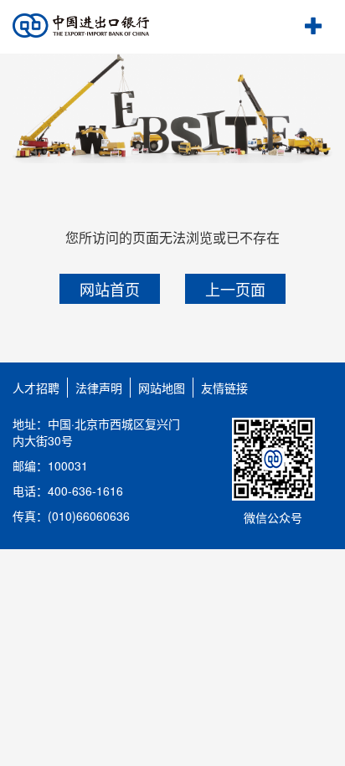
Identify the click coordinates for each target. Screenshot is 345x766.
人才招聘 (36, 387)
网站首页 (110, 289)
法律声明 (98, 387)
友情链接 (224, 387)
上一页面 (235, 289)
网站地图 (161, 387)
